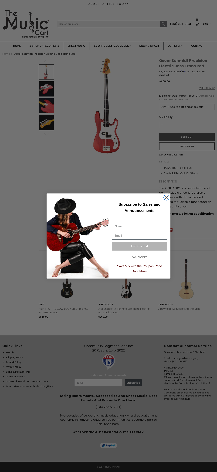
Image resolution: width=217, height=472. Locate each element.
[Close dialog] (166, 197)
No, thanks (139, 257)
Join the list (140, 246)
